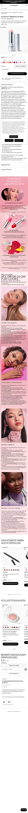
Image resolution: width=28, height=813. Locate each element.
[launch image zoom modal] (26, 51)
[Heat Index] (26, 627)
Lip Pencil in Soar (21, 466)
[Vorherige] (3, 569)
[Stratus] (19, 627)
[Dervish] (7, 570)
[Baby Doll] (25, 62)
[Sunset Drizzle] (6, 627)
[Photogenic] (20, 62)
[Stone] (16, 570)
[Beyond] (16, 62)
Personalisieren (13, 136)
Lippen (10, 12)
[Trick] (14, 62)
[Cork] (13, 570)
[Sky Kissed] (3, 627)
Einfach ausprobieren (21, 66)
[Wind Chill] (10, 627)
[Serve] (10, 62)
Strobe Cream (21, 333)
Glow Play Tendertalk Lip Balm (13, 342)
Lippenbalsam (4, 13)
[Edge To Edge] (9, 570)
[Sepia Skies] (17, 627)
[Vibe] (18, 62)
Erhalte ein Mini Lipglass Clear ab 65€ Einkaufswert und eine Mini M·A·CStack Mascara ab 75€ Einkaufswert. (14, 2)
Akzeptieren (18, 140)
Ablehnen (9, 140)
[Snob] (26, 570)
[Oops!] (12, 62)
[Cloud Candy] (8, 627)
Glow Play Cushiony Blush (12, 458)
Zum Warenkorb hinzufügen (17, 73)
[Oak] (11, 570)
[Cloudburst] (12, 627)
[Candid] (8, 62)
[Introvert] (6, 62)
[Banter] (4, 62)
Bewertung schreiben (14, 665)
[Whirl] (5, 570)
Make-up (6, 12)
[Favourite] (2, 62)
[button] (24, 809)
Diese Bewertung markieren (7, 704)
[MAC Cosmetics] (14, 5)
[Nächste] (20, 569)
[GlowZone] (14, 627)
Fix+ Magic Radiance (11, 462)
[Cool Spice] (18, 570)
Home (2, 12)
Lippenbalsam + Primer (17, 12)
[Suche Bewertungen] (26, 669)
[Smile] (22, 62)
